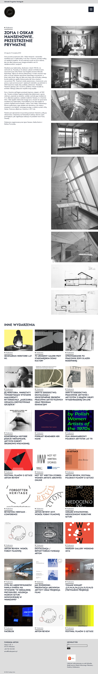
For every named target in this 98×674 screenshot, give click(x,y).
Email (68, 644)
